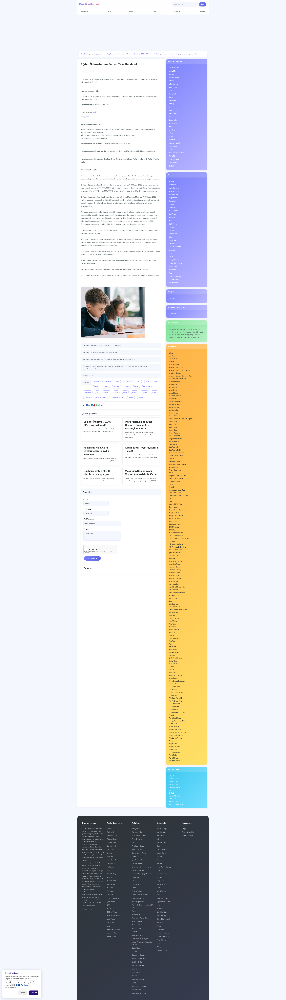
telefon (131, 397)
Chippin (171, 97)
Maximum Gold (174, 575)
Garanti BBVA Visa (175, 504)
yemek (96, 381)
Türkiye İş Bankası (175, 263)
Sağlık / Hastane (137, 962)
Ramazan (160, 909)
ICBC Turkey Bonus (176, 536)
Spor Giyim (136, 969)
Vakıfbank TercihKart (176, 735)
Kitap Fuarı (160, 881)
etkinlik (127, 387)
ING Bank (172, 227)
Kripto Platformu (137, 921)
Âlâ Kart (171, 362)
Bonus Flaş (173, 87)
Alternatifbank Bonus (176, 367)
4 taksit (105, 387)
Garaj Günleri (161, 860)
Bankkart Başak (174, 404)
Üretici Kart (173, 724)
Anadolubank (173, 194)
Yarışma (159, 943)
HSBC (171, 221)
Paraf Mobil (173, 146)
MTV (158, 895)
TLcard (171, 715)
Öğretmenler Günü (163, 902)
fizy (170, 107)
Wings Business (174, 747)
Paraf (131, 12)
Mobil (156, 381)
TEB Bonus (173, 689)
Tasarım (135, 976)
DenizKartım (173, 100)
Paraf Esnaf (173, 624)
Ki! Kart (171, 793)
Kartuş (171, 790)
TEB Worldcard (174, 709)
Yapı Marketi (136, 990)
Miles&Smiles (173, 590)
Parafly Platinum (174, 638)
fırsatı (136, 387)
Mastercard (173, 234)
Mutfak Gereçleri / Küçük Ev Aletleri (142, 943)
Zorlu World (173, 162)
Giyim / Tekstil (137, 891)
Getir (170, 117)
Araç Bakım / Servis (139, 836)
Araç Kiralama (137, 839)
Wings (171, 741)
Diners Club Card (175, 470)
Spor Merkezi (137, 972)
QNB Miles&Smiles (175, 658)
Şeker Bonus (173, 678)
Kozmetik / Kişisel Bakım (140, 918)
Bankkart (177, 12)
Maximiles (172, 558)
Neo (170, 601)
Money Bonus (174, 595)
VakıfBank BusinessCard (177, 729)
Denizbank (172, 201)
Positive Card (173, 802)
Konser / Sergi (162, 884)
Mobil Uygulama (175, 61)
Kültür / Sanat (137, 928)
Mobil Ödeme (161, 891)
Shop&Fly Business (175, 675)
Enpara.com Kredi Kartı (177, 490)
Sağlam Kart (173, 661)
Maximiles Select (175, 564)
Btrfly (170, 90)
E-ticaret (144, 392)
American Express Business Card (180, 376)
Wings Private (174, 749)
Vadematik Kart (174, 726)
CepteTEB (172, 94)
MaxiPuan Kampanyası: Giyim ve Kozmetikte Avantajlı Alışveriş (139, 425)
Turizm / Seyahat (138, 979)
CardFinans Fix (174, 447)
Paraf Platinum (174, 630)
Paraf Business (174, 618)
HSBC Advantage (175, 524)
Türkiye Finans (174, 260)
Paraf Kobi (172, 627)
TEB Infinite (173, 695)
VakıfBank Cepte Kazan (177, 153)
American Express (175, 373)
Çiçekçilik (135, 856)
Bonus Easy (173, 421)
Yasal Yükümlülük (188, 832)
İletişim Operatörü (138, 902)
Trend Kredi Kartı (175, 718)
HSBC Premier (174, 530)
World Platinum (174, 758)
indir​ (87, 117)
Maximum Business (175, 567)
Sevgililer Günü (162, 912)
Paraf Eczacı (173, 621)
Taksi (116, 392)
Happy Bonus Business (177, 510)
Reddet (22, 993)
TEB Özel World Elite (176, 698)
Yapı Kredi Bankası (175, 276)
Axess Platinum (174, 393)
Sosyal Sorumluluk (163, 919)
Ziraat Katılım (173, 283)
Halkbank (172, 217)
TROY (171, 257)
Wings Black (173, 744)
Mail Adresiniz (89, 519)
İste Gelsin (172, 130)
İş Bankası (88, 392)
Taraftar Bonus (174, 684)
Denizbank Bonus (175, 461)
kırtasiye (106, 392)
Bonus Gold (173, 430)
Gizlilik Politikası (187, 836)
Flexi (170, 498)
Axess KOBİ (173, 390)
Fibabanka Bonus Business (178, 496)
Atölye (159, 839)
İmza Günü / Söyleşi (164, 867)
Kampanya (127, 381)
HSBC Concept (174, 527)
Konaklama (136, 914)
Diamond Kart (173, 467)
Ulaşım (171, 292)
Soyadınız (87, 509)
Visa (170, 273)
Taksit (138, 381)
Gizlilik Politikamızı (22, 985)
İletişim (184, 829)
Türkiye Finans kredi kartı (177, 721)
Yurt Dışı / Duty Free (139, 993)
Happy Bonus (173, 507)
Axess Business (174, 382)
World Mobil (173, 156)
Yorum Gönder (92, 558)
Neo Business (174, 604)
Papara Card (173, 612)
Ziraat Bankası (174, 279)
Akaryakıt (135, 829)
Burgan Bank (173, 198)
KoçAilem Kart (174, 555)
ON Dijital (172, 243)
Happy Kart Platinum (176, 515)
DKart (171, 473)
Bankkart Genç (174, 407)
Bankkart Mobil (174, 77)
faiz (97, 392)
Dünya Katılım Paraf (176, 478)
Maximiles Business (175, 561)
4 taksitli (87, 397)
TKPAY (171, 149)
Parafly (171, 635)
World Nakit (173, 755)
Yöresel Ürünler (162, 950)
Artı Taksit (160, 836)
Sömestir (160, 922)
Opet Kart (172, 799)
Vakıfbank (172, 270)
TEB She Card (174, 707)
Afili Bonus (172, 356)
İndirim (159, 870)
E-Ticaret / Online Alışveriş (141, 867)
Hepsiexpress (173, 123)
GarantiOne (173, 110)
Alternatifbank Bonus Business (179, 370)
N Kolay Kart (173, 598)
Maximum (202, 12)
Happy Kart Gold (174, 513)
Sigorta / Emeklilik (138, 965)
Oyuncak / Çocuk (138, 955)
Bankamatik (173, 399)
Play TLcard (173, 650)
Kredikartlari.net (89, 4)
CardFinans (173, 444)
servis (96, 387)
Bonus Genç (173, 427)
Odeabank (172, 240)
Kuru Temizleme (137, 925)
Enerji (134, 881)
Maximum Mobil (174, 143)
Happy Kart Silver (175, 518)
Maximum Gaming (175, 570)
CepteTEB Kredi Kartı (176, 456)
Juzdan (171, 136)
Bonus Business (174, 416)
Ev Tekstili (135, 884)
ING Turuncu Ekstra (175, 550)
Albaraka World (174, 364)
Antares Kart (173, 779)
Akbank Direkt (174, 68)
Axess (154, 12)
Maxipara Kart (174, 581)
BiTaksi (171, 81)
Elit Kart (171, 484)
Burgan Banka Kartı (175, 439)
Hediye (159, 863)
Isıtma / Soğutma (138, 898)
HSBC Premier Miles (176, 533)
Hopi (170, 126)
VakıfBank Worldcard (176, 738)
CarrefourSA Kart (175, 787)
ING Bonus (172, 541)
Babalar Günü (161, 842)
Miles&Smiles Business (177, 593)
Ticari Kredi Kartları (117, 397)
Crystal (171, 458)
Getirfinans (172, 214)
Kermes (159, 877)
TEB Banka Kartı (174, 687)
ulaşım (154, 392)
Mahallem (172, 140)
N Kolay (171, 237)
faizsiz (141, 397)
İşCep (171, 133)
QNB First (172, 655)
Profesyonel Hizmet (176, 307)
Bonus (109, 12)
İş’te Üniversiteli (174, 553)
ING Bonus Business (176, 544)
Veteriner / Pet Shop (139, 986)
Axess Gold (173, 387)
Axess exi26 (173, 384)
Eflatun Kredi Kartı (175, 481)
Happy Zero (173, 521)
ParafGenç (172, 632)
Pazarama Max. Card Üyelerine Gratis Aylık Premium (96, 451)
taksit (147, 381)
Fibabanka (172, 207)
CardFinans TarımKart (176, 453)
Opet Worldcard (174, 607)
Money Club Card (175, 796)
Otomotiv (135, 951)
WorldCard (84, 12)
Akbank (171, 181)
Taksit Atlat (160, 929)
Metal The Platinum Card (177, 587)
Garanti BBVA (173, 211)
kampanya (107, 381)
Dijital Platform (137, 863)
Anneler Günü (161, 832)
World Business (174, 752)
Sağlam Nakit (173, 664)
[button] (87, 405)
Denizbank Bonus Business (178, 464)
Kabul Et (34, 993)
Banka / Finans (174, 175)
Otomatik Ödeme (162, 898)
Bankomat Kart (174, 410)
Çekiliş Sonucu (162, 849)
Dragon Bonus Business (177, 476)
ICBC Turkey (173, 224)
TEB (170, 253)
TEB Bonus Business (176, 692)
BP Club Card (173, 784)
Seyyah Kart (173, 669)
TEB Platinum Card (175, 701)
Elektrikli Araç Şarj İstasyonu (142, 874)
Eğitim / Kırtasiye (138, 870)
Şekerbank (172, 250)
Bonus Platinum (174, 433)
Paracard (172, 615)
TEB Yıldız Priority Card (177, 712)
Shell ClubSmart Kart (176, 804)
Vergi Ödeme (161, 940)
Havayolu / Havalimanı (140, 895)
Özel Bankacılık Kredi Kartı (178, 610)
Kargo (134, 911)
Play (170, 644)
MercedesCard (174, 584)
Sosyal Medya (162, 915)
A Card (171, 776)
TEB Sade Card (174, 704)
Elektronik (135, 877)
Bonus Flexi (173, 424)
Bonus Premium (174, 436)
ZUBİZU (171, 166)
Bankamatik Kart (100, 397)
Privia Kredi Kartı (175, 652)
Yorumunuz (87, 529)
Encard (171, 487)
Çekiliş (159, 846)
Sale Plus (172, 667)
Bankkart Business (175, 401)
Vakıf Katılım (173, 266)
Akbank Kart (173, 359)
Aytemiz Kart (173, 782)
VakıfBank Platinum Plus (177, 732)
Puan (158, 905)
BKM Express (173, 84)
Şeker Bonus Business (177, 681)
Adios (171, 353)
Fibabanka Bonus (175, 493)
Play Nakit (172, 647)
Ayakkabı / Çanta (138, 846)
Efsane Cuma (161, 853)
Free (170, 501)
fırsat (117, 381)
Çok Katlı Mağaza (138, 860)
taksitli (134, 392)
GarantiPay (173, 113)
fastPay (171, 104)
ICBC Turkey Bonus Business (179, 538)
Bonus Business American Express (181, 419)
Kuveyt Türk (173, 230)
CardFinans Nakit (175, 450)
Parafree (172, 641)
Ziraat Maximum (174, 761)
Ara (202, 4)
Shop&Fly (172, 672)
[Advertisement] (143, 33)
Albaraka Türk (174, 188)
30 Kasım (116, 387)
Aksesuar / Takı (137, 832)
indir (94, 112)
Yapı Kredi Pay (174, 159)
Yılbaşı (159, 947)
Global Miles (173, 120)
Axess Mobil (173, 71)
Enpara (171, 204)
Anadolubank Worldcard (177, 379)
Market (134, 932)
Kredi (158, 888)
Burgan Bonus (174, 441)
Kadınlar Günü (162, 874)
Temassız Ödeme (163, 933)
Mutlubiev (172, 314)
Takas (159, 926)
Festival (159, 856)
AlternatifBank (174, 191)
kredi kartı (146, 387)
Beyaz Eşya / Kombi (139, 853)
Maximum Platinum (175, 578)
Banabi (171, 74)
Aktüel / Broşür (162, 829)
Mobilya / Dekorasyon (140, 939)
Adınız (85, 499)
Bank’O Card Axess (175, 396)
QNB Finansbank (175, 247)
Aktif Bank (172, 185)
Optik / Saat (136, 948)
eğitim (125, 392)
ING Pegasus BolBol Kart (177, 547)
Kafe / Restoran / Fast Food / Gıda (142, 906)
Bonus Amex (173, 413)
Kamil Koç (172, 298)
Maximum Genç (174, 573)
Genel (134, 888)
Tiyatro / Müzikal (163, 936)
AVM (133, 842)
